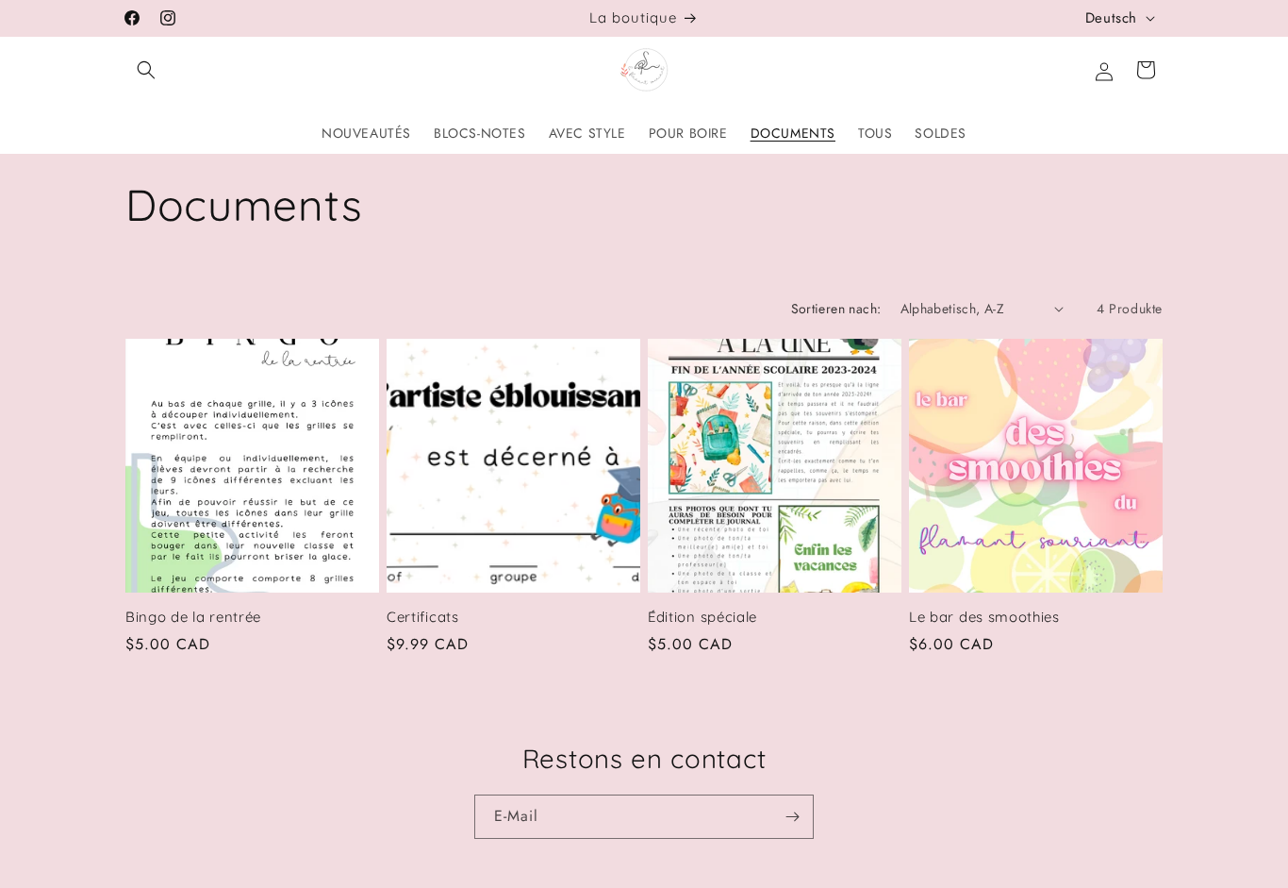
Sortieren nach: (836, 308)
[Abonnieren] (792, 817)
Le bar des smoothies (984, 617)
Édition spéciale (702, 617)
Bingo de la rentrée (193, 617)
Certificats (423, 617)
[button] (146, 70)
